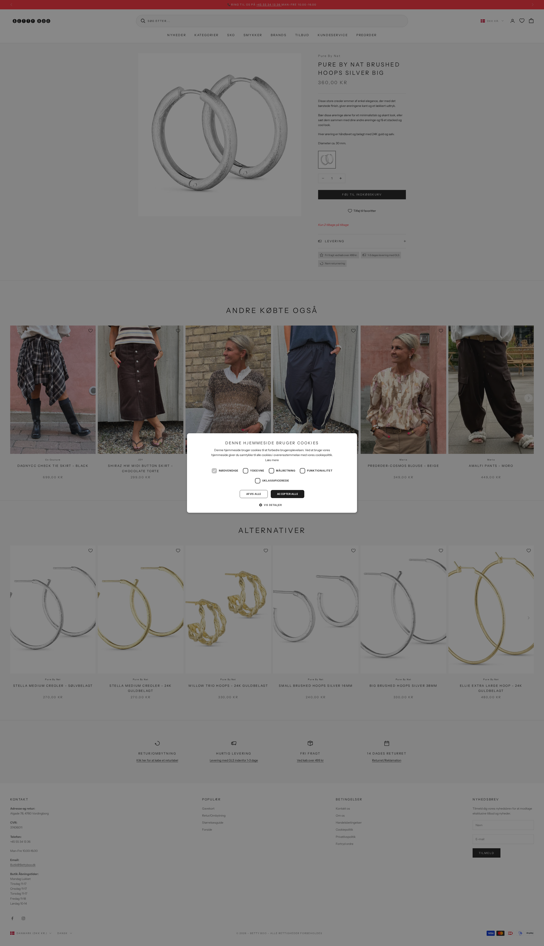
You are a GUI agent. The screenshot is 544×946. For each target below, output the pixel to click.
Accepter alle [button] (287, 494)
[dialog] (272, 473)
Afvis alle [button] (253, 494)
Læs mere (272, 460)
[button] (272, 504)
